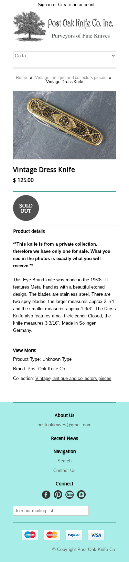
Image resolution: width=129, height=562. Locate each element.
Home (21, 77)
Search (64, 460)
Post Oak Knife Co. (47, 368)
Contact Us (64, 470)
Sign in (45, 4)
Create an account (76, 4)
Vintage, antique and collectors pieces (70, 77)
